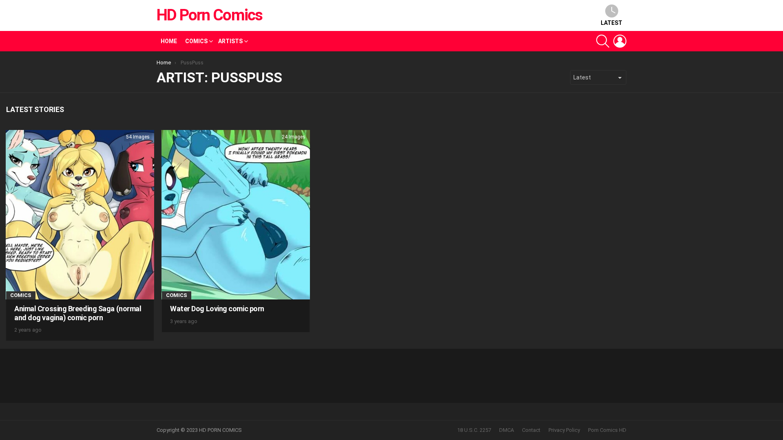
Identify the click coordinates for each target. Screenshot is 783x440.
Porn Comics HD (607, 430)
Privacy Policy (564, 430)
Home (169, 41)
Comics (196, 41)
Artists (230, 41)
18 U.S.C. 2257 (474, 430)
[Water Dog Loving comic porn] (235, 214)
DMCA (506, 430)
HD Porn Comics (209, 15)
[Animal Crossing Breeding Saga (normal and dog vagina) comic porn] (80, 214)
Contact (531, 430)
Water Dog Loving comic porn (217, 308)
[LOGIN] (619, 41)
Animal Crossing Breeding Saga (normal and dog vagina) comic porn (77, 313)
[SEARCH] (602, 41)
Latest (611, 23)
